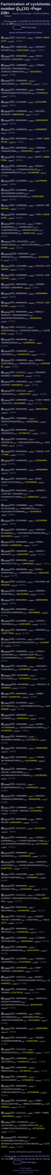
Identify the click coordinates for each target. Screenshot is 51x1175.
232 (33, 21)
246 (37, 24)
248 (44, 24)
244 (30, 24)
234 (40, 21)
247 (41, 24)
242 (22, 24)
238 (6, 24)
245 (33, 24)
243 (26, 24)
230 (25, 21)
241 (19, 24)
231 (29, 21)
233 (36, 21)
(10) (7, 37)
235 (44, 21)
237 (2, 24)
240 (15, 24)
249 (48, 24)
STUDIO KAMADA (41, 14)
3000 (24, 27)
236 (47, 21)
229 (21, 21)
